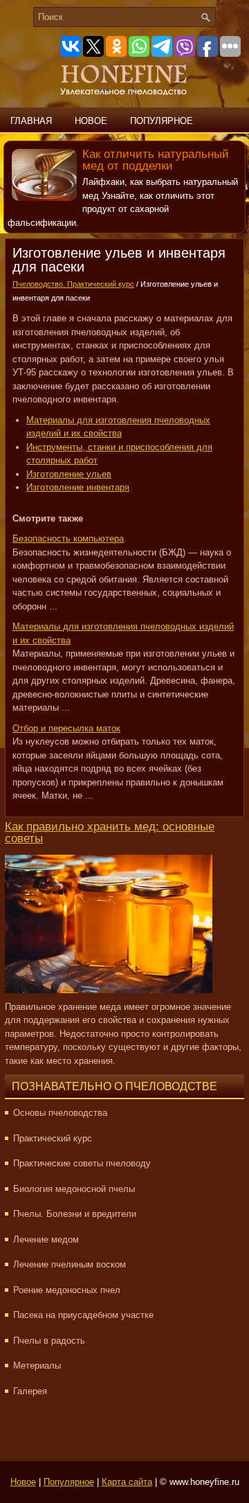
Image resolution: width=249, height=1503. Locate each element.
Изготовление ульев (68, 474)
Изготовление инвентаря (77, 487)
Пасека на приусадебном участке (83, 1315)
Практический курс (52, 1138)
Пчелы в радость (49, 1340)
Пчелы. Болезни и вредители (74, 1214)
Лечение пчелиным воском (69, 1264)
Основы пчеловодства (60, 1113)
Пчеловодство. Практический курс (73, 284)
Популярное (161, 121)
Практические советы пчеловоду (82, 1163)
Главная (31, 121)
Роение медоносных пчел (66, 1290)
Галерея (30, 1391)
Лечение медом (46, 1239)
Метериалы (37, 1365)
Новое (91, 121)
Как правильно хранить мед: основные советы (109, 832)
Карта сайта (127, 1482)
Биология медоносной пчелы (74, 1189)
